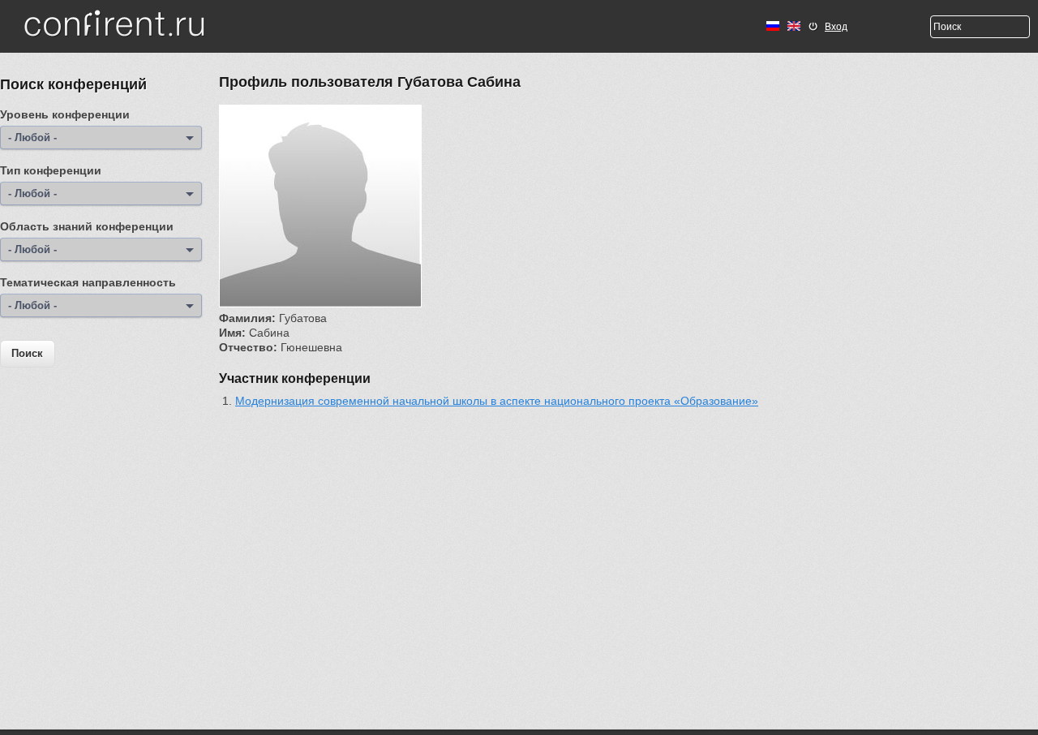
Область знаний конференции (87, 226)
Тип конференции (50, 170)
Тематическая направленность (88, 282)
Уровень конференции (65, 114)
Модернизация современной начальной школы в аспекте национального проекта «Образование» (496, 400)
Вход (836, 26)
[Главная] (114, 25)
